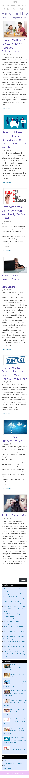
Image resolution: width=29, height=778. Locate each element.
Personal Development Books (14, 5)
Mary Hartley (14, 13)
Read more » (6, 109)
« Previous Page (6, 575)
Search (23, 580)
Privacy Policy (19, 8)
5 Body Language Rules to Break (13, 651)
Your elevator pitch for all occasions (14, 619)
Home (14, 1)
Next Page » (24, 575)
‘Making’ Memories (14, 515)
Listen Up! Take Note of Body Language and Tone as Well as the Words (14, 140)
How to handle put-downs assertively (15, 606)
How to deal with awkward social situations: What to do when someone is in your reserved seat (13, 601)
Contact (7, 8)
